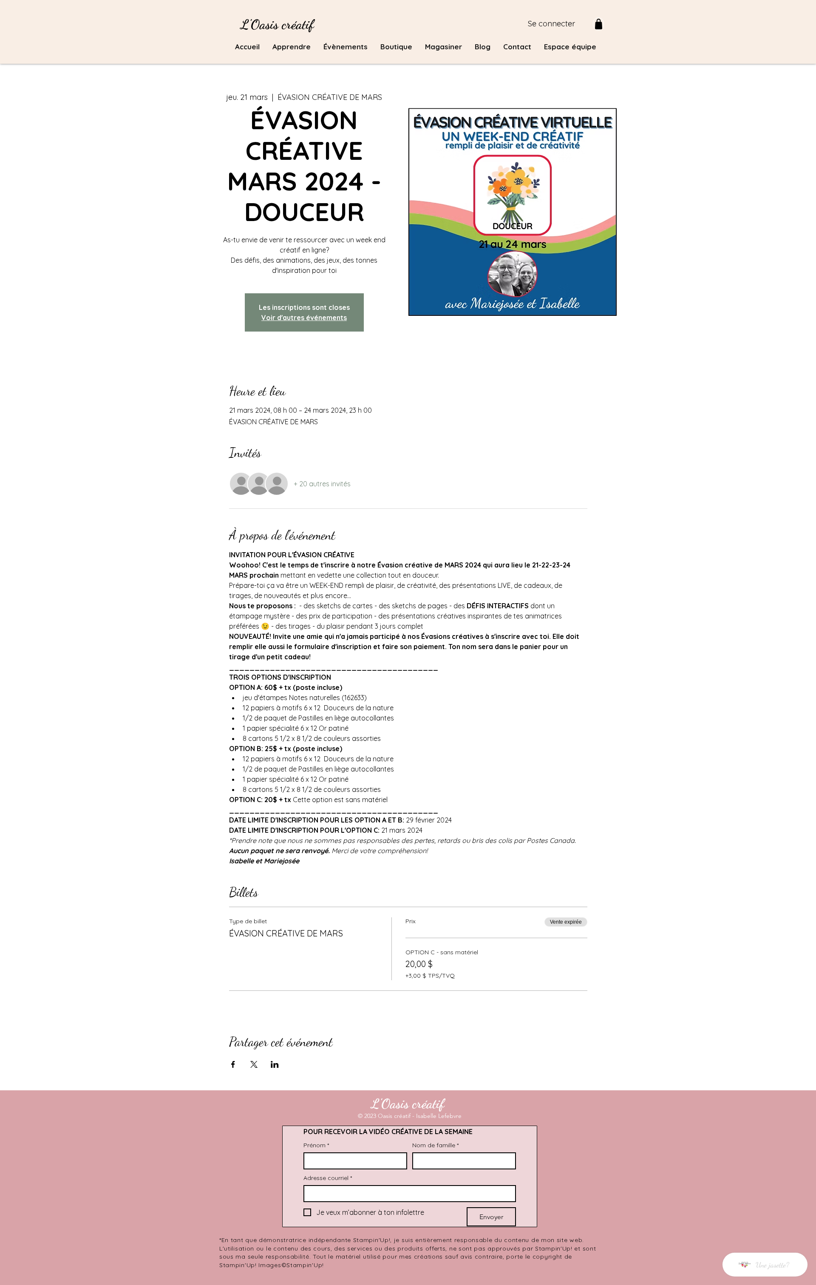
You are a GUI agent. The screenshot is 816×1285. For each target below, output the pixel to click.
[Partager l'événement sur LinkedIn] (275, 1064)
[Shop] (598, 23)
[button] (291, 47)
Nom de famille (435, 1145)
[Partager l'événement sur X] (254, 1064)
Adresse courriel (327, 1178)
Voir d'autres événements (304, 317)
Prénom (316, 1145)
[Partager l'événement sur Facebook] (233, 1064)
